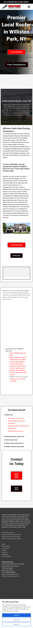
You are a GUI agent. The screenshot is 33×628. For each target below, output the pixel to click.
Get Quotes (5, 554)
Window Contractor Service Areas (11, 538)
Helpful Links (9, 415)
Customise (16, 619)
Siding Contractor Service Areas (11, 536)
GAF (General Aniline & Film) (16, 418)
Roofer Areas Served (11, 440)
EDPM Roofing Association (15, 431)
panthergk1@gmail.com (12, 574)
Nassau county (16, 379)
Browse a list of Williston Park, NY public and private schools (18, 372)
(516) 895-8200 (6, 556)
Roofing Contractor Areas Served (15, 436)
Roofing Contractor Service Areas (11, 534)
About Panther (6, 546)
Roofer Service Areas (8, 532)
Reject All (16, 624)
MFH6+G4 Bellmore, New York (10, 576)
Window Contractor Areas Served (15, 446)
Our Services (5, 548)
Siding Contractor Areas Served (14, 443)
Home (3, 544)
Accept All (16, 615)
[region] (16, 613)
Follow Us (4, 552)
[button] (29, 7)
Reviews (4, 550)
